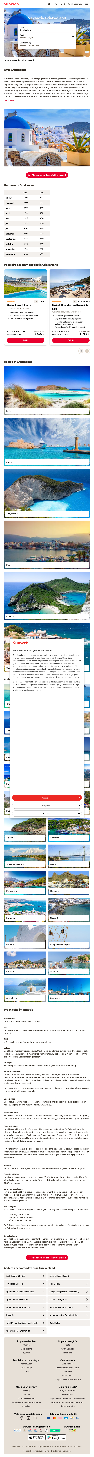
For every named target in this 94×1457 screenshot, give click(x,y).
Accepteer (46, 798)
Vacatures (67, 1371)
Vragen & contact (68, 1390)
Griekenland (26, 1349)
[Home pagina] (11, 3)
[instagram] (28, 1419)
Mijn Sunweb (67, 1394)
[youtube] (35, 1419)
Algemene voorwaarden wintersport (67, 1402)
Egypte (26, 1352)
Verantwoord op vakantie (67, 1367)
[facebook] (22, 1419)
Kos (73, 93)
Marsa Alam (26, 1364)
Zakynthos (80, 96)
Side (26, 1371)
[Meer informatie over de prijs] (43, 334)
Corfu (7, 96)
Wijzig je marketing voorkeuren (26, 1402)
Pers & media (68, 1375)
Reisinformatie (68, 1406)
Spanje (26, 1345)
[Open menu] (86, 4)
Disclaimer (26, 1406)
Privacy (26, 1390)
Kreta (33, 93)
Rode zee (67, 1352)
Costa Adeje (26, 1367)
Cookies (26, 1394)
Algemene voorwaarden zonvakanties (67, 1398)
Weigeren (46, 806)
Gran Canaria (67, 1349)
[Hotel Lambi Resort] (25, 307)
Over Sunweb (68, 1364)
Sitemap (67, 1451)
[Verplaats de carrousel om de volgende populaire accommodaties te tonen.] (87, 351)
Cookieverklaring (26, 1398)
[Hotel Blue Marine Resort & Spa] (71, 307)
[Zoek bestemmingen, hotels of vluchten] (56, 3)
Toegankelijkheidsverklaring (68, 1379)
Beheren (46, 813)
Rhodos (26, 96)
